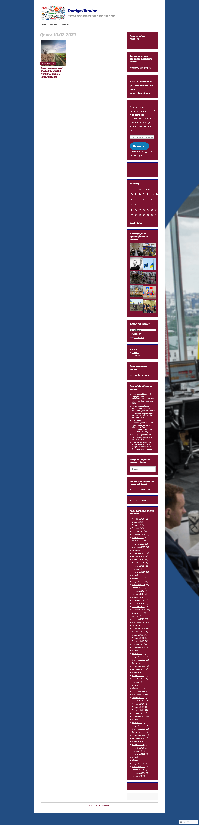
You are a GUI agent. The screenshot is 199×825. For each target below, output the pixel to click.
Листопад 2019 (138, 767)
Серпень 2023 (138, 632)
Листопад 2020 (138, 729)
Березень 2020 (138, 754)
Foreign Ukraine (82, 10)
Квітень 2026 (138, 531)
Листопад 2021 (138, 694)
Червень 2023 (138, 638)
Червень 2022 (138, 676)
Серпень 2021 (138, 704)
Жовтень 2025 (138, 550)
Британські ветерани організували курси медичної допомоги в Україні (141, 445)
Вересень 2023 (138, 628)
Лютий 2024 (137, 613)
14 (156, 205)
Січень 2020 (137, 760)
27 (152, 215)
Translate (139, 337)
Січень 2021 (137, 723)
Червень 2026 (138, 525)
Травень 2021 (138, 710)
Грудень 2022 (138, 657)
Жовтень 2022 (138, 663)
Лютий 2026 (137, 538)
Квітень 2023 (137, 644)
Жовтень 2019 (138, 770)
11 (144, 205)
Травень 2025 (138, 566)
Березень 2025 (138, 572)
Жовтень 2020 (138, 732)
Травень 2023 (138, 641)
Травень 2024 (138, 603)
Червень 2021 (138, 707)
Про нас (53, 25)
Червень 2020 (138, 745)
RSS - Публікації (139, 500)
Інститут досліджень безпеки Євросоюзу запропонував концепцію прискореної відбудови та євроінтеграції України (143, 410)
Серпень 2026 (138, 519)
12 (148, 205)
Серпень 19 (137, 776)
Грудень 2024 (138, 582)
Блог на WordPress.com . (99, 805)
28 (156, 215)
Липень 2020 (137, 741)
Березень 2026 (138, 534)
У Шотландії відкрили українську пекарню (141, 436)
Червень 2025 (138, 563)
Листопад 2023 (138, 622)
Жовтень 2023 (138, 625)
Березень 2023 (138, 647)
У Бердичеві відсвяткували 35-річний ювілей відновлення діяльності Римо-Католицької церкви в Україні (143, 426)
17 (140, 210)
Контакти (64, 25)
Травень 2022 (138, 679)
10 (140, 205)
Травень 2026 (138, 528)
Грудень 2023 (138, 619)
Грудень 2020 (138, 726)
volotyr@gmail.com (139, 375)
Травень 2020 (138, 748)
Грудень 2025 (138, 544)
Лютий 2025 (137, 575)
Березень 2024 (138, 610)
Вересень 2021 (138, 701)
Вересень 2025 (138, 553)
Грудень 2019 (138, 763)
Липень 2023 (137, 635)
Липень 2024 (137, 597)
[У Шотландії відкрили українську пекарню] (149, 250)
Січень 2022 (137, 688)
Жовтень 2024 (138, 588)
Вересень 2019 (138, 773)
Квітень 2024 (138, 607)
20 (152, 210)
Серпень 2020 (138, 738)
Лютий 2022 (137, 685)
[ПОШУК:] (143, 469)
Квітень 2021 (137, 713)
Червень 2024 (138, 600)
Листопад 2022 (138, 660)
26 (148, 215)
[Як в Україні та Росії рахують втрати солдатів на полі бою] (136, 278)
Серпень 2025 (138, 556)
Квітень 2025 (137, 569)
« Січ (132, 222)
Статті (43, 25)
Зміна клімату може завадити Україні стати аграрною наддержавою (52, 72)
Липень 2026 (137, 522)
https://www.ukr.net (140, 67)
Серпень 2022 (138, 669)
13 (152, 205)
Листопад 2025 (138, 547)
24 (140, 215)
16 (136, 210)
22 (132, 215)
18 (144, 210)
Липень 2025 (137, 559)
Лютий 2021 (137, 720)
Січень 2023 (137, 654)
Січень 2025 (137, 578)
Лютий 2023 (137, 651)
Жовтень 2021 (138, 698)
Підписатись (139, 146)
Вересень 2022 (138, 666)
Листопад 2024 (138, 585)
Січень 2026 (137, 541)
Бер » (139, 222)
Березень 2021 (138, 716)
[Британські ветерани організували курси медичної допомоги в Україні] (149, 307)
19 (148, 210)
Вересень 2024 (138, 591)
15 (132, 210)
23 (136, 215)
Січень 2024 (137, 616)
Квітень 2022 (137, 682)
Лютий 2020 (137, 757)
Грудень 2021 (138, 691)
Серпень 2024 (138, 594)
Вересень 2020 (138, 735)
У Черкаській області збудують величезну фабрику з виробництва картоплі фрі (143, 397)
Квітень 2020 (138, 751)
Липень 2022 (137, 672)
